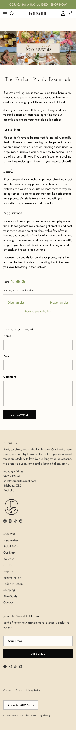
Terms (19, 690)
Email (7, 356)
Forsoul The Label (20, 715)
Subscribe (38, 654)
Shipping (9, 590)
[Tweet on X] (12, 281)
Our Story (9, 552)
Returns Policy (12, 577)
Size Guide (10, 596)
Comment (9, 377)
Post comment (20, 415)
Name (7, 336)
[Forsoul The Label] (38, 13)
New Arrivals (11, 540)
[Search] (14, 13)
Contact (8, 602)
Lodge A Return (13, 584)
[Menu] (4, 13)
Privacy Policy (33, 690)
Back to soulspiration (38, 311)
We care (8, 559)
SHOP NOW (58, 4)
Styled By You (11, 546)
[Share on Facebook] (18, 281)
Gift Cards (9, 565)
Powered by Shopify (40, 715)
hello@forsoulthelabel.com (19, 481)
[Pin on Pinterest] (23, 281)
